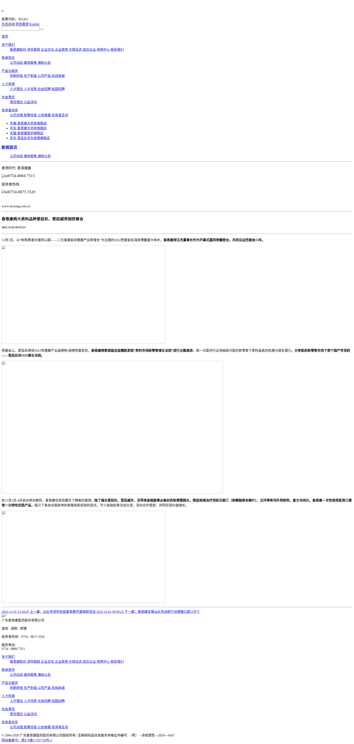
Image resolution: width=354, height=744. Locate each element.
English (34, 24)
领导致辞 (34, 49)
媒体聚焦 (31, 62)
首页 (5, 36)
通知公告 (44, 62)
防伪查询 (22, 24)
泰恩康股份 (18, 49)
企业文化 (48, 49)
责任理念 (17, 102)
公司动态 (17, 62)
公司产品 (45, 76)
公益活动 (30, 102)
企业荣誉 (62, 49)
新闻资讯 (8, 58)
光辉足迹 (76, 49)
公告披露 (45, 115)
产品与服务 (10, 71)
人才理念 (17, 89)
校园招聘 (58, 89)
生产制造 (31, 76)
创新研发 (17, 76)
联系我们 (117, 49)
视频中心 (104, 49)
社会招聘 (45, 89)
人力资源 (8, 84)
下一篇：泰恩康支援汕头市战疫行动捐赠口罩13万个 (148, 611)
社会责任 (8, 97)
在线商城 (8, 24)
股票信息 (31, 115)
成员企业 (90, 49)
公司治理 (17, 115)
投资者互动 (60, 115)
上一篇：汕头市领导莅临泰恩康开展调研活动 (49, 611)
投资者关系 (10, 110)
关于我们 (8, 44)
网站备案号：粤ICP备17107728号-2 (27, 740)
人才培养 (31, 89)
